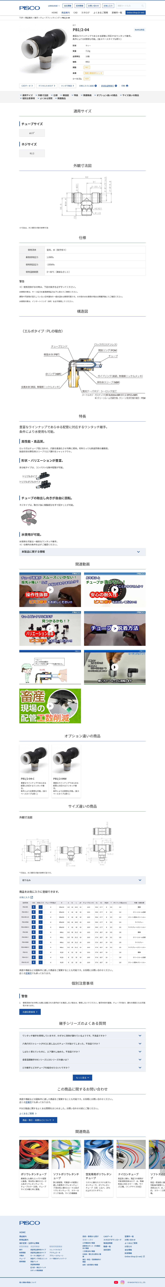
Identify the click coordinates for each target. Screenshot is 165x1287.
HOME (55, 12)
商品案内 (65, 12)
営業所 (29, 973)
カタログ (85, 12)
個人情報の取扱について (27, 1282)
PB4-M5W (25, 922)
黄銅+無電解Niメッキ (93, 73)
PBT (87, 67)
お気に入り (108, 5)
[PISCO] (30, 7)
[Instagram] (122, 1282)
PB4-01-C (25, 957)
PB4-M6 (25, 932)
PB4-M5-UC (25, 917)
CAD (75, 12)
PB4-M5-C (25, 912)
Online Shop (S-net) (135, 12)
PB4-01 (25, 952)
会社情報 (67, 5)
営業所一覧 (117, 12)
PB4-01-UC (25, 962)
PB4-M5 (25, 907)
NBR (87, 78)
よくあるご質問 (100, 12)
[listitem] (26, 897)
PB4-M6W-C (25, 947)
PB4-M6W (25, 942)
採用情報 (79, 5)
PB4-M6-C (25, 937)
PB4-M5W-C (25, 927)
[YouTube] (116, 1282)
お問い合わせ (93, 5)
